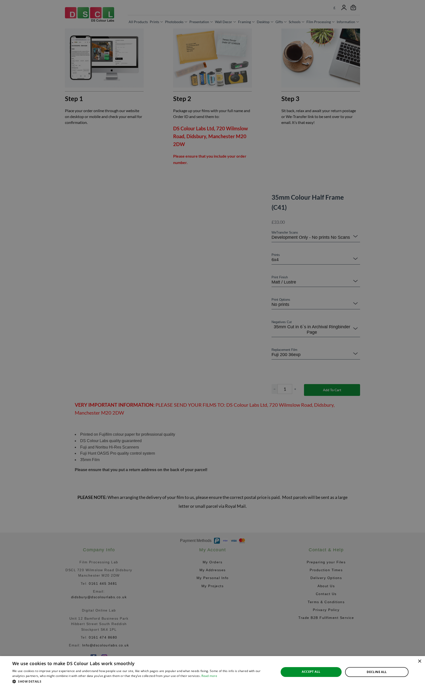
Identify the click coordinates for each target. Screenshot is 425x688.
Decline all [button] (377, 672)
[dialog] (212, 672)
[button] (141, 681)
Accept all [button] (311, 672)
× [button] (419, 661)
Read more (209, 676)
